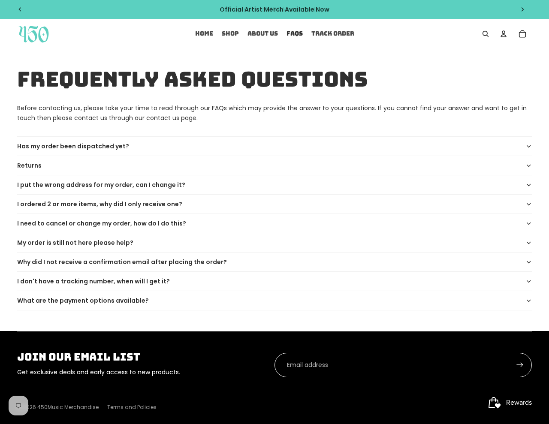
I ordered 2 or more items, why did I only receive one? (99, 204)
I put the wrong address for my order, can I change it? (101, 184)
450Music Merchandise (68, 407)
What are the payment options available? (83, 300)
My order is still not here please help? (75, 242)
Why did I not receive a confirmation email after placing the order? (122, 262)
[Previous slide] (20, 9)
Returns (29, 165)
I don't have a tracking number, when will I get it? (93, 281)
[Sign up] (520, 365)
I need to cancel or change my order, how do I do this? (101, 223)
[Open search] (485, 33)
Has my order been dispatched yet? (73, 146)
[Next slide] (522, 9)
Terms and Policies (132, 407)
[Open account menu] (503, 33)
